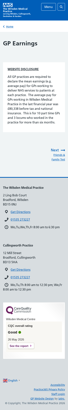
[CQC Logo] (18, 313)
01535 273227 (20, 219)
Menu (48, 7)
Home (9, 26)
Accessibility (57, 385)
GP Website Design (42, 398)
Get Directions (20, 212)
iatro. (61, 398)
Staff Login (58, 394)
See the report (19, 346)
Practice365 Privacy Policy (49, 389)
